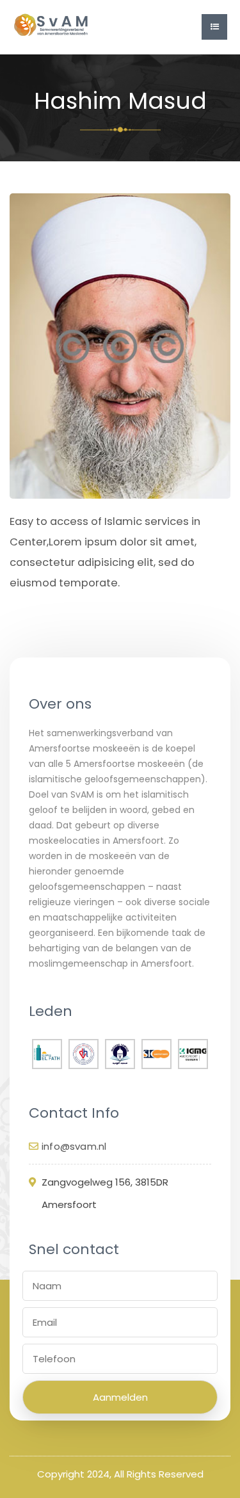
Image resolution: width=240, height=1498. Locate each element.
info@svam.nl (74, 1146)
